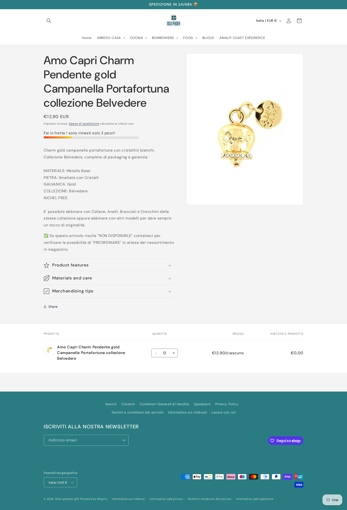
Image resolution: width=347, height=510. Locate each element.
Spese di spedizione (84, 124)
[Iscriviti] (123, 440)
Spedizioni (202, 404)
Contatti (128, 404)
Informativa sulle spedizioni (255, 499)
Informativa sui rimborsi (187, 412)
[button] (49, 21)
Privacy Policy (226, 404)
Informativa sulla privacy (166, 499)
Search (111, 404)
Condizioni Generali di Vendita (164, 404)
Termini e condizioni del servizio (137, 412)
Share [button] (53, 306)
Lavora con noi (224, 412)
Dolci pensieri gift (67, 499)
